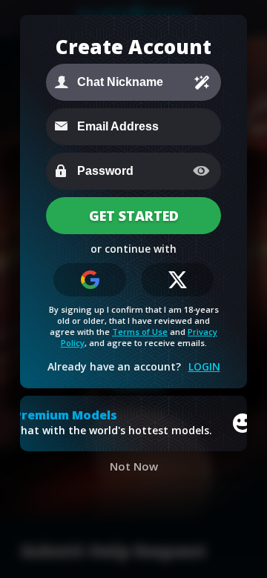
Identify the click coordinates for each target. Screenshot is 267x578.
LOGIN (204, 366)
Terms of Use (140, 331)
